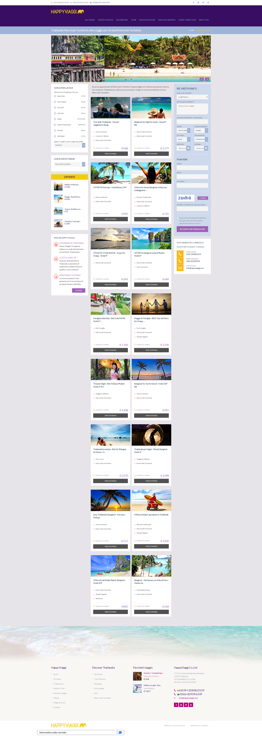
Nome (179, 164)
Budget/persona (200, 126)
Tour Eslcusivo (100, 679)
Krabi (71, 119)
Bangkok (71, 96)
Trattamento (199, 135)
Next (207, 79)
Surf (95, 693)
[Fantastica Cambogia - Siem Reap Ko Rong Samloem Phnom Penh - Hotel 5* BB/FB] (58, 223)
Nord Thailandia (71, 125)
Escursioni (122, 20)
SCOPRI (78, 290)
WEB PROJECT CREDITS (199, 726)
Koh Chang (71, 102)
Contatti (56, 707)
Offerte (69, 176)
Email (179, 172)
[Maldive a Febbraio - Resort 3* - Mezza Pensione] (58, 186)
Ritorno (197, 144)
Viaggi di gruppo (167, 20)
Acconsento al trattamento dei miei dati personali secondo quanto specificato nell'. (192, 220)
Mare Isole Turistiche (102, 698)
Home (192, 30)
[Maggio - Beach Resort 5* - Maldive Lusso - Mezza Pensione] (58, 199)
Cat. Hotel (180, 135)
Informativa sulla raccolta (52, 732)
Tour (133, 20)
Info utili (204, 20)
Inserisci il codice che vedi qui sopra (191, 205)
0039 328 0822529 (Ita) (61, 2)
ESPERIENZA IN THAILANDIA (71, 243)
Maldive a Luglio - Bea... (152, 685)
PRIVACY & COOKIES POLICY (174, 726)
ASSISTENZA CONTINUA (70, 275)
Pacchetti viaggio (60, 693)
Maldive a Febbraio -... (72, 185)
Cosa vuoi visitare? (184, 93)
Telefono (181, 181)
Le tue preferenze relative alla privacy (92, 732)
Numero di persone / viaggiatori (189, 118)
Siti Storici (98, 674)
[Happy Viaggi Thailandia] (69, 11)
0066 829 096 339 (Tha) (80, 2)
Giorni (179, 126)
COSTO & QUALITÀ (67, 257)
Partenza (180, 144)
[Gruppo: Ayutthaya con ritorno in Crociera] (58, 211)
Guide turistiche (187, 20)
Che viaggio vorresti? (186, 102)
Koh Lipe (71, 107)
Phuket (71, 130)
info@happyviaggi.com (101, 2)
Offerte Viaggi (105, 20)
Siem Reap (71, 136)
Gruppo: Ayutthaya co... (73, 209)
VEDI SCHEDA (110, 154)
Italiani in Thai (58, 688)
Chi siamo (90, 20)
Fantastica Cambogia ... (73, 221)
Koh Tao (71, 113)
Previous (202, 79)
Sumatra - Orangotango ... (154, 673)
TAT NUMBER (179, 679)
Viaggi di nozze (147, 20)
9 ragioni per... (59, 684)
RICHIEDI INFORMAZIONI (192, 229)
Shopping (98, 684)
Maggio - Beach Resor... (73, 197)
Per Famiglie (99, 688)
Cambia (202, 198)
